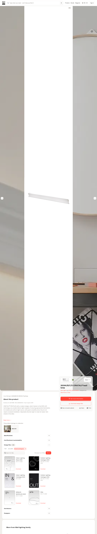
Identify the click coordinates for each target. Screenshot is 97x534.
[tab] (5, 448)
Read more (6, 420)
